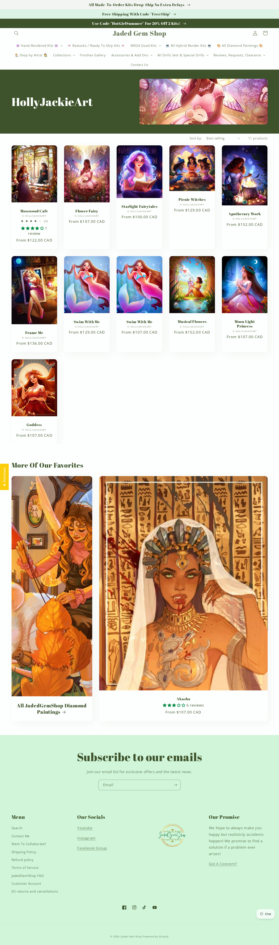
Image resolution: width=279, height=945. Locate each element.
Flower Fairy (86, 211)
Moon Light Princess (245, 323)
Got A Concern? (223, 863)
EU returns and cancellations (35, 891)
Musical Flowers (192, 321)
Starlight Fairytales (139, 206)
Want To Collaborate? (29, 844)
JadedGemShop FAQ (28, 875)
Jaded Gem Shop (131, 936)
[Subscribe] (175, 785)
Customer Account (26, 883)
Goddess (34, 424)
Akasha (183, 699)
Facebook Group (92, 848)
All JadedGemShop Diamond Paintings (52, 708)
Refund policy (23, 860)
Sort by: (196, 138)
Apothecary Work (244, 213)
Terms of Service (25, 867)
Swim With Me (87, 321)
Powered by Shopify (155, 936)
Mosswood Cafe (34, 211)
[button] (17, 33)
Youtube (84, 827)
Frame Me (34, 332)
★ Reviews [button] (4, 477)
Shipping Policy (24, 852)
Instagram (86, 838)
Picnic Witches (192, 199)
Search (17, 828)
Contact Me (21, 836)
